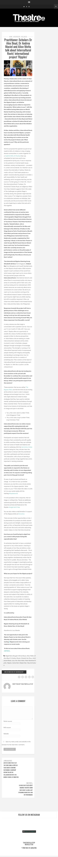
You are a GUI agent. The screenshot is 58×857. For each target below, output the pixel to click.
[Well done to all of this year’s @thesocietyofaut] (15, 827)
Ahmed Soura (22, 656)
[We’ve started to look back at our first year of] (43, 821)
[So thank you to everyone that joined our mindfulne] (43, 827)
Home (10, 37)
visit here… (7, 651)
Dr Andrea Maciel (15, 658)
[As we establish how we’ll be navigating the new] (24, 821)
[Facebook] (26, 6)
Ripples (9, 663)
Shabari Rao (22, 663)
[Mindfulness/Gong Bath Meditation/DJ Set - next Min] (6, 821)
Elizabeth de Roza (26, 658)
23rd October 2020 (9, 672)
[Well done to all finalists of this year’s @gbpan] (24, 827)
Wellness (24, 37)
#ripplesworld (13, 493)
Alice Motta (30, 656)
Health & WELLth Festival (12, 156)
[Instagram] (29, 6)
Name (8, 721)
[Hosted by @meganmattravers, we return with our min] (52, 827)
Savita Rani (15, 663)
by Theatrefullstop (18, 672)
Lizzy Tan (14, 660)
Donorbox (21, 514)
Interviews (16, 37)
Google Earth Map (14, 507)
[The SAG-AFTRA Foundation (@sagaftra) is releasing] (34, 821)
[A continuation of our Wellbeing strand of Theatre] (15, 821)
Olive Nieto (21, 660)
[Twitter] (24, 6)
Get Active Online (27, 447)
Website (6, 733)
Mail (7, 727)
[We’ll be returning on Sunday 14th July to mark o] (34, 827)
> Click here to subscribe (29, 847)
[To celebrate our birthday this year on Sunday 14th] (6, 827)
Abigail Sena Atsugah (11, 656)
